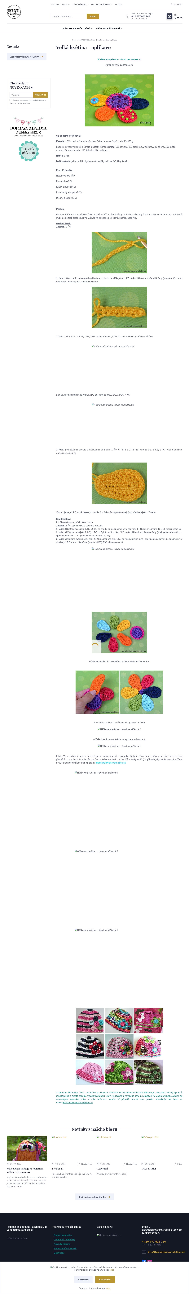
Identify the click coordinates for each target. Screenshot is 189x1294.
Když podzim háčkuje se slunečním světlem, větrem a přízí (25, 1170)
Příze (179, 1164)
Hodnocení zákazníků (65, 1248)
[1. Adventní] (117, 1148)
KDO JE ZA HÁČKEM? (100, 4)
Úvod (74, 40)
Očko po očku (149, 1168)
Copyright (59, 1253)
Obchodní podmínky (64, 1239)
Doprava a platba (63, 1235)
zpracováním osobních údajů (33, 100)
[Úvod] (26, 11)
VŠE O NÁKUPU (79, 4)
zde (108, 1288)
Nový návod (86, 1164)
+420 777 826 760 (140, 16)
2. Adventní (57, 1168)
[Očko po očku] (162, 1148)
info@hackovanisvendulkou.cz (111, 763)
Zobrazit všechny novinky (24, 56)
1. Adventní (102, 1168)
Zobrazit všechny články (92, 1197)
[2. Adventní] (72, 1148)
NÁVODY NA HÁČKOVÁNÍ (76, 28)
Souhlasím (105, 1279)
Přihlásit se (40, 95)
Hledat (93, 16)
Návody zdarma (62, 1244)
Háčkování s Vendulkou (17, 1238)
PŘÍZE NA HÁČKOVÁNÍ (108, 28)
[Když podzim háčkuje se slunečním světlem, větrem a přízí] (27, 1148)
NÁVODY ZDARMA (59, 4)
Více (112, 1270)
